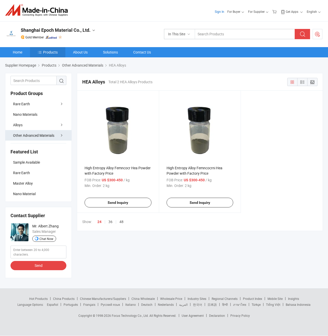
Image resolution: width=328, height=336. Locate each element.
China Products (64, 299)
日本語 (212, 304)
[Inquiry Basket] (275, 11)
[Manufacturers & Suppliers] (38, 10)
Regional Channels (225, 299)
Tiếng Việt (273, 304)
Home (17, 52)
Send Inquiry (118, 203)
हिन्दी (225, 304)
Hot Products (38, 299)
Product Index (252, 299)
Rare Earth (21, 103)
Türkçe (256, 304)
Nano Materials (25, 114)
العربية (183, 304)
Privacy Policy (240, 315)
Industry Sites (197, 299)
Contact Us (142, 52)
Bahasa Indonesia (298, 304)
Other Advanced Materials (33, 135)
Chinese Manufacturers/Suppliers (103, 299)
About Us (80, 52)
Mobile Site (275, 299)
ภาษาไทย (239, 304)
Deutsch (146, 304)
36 (110, 221)
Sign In (219, 11)
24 (99, 222)
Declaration (217, 315)
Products (50, 52)
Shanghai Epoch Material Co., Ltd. (55, 30)
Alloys (18, 124)
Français (89, 304)
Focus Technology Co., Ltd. (130, 315)
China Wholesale (143, 299)
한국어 (197, 304)
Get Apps (292, 11)
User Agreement (193, 315)
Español (52, 304)
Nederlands (166, 304)
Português (71, 304)
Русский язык (110, 304)
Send (39, 265)
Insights (293, 299)
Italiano (130, 304)
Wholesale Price (171, 299)
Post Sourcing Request (317, 34)
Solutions (110, 52)
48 (121, 221)
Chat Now (46, 239)
